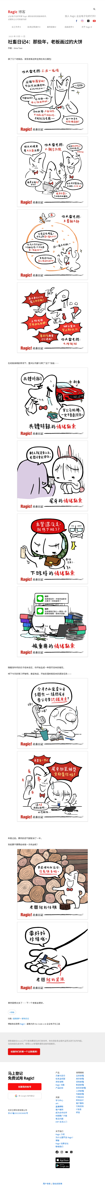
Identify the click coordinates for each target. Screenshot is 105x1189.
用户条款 (47, 1183)
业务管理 (80, 1075)
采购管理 (80, 1081)
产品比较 (59, 1088)
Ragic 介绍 (60, 1134)
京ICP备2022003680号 (18, 1113)
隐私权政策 (57, 1183)
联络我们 (59, 1146)
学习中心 (59, 1100)
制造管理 (80, 1085)
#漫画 (12, 1012)
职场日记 (25, 1018)
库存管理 (80, 1078)
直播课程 (59, 1106)
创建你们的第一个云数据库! (24, 1051)
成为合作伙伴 (61, 1112)
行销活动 (80, 1097)
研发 (78, 1112)
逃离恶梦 (16, 1018)
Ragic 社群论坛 (62, 1143)
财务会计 (80, 1100)
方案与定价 (60, 1075)
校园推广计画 (61, 1115)
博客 (16, 11)
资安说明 (59, 1081)
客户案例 (59, 1109)
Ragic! (22, 1024)
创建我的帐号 (24, 1086)
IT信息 (78, 1109)
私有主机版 (60, 1078)
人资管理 (80, 1091)
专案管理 (80, 1094)
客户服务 (80, 1103)
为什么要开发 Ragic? (64, 1137)
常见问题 (59, 1118)
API (57, 1103)
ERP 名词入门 (61, 1122)
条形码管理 (81, 1088)
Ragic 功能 (60, 1085)
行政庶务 (80, 1106)
